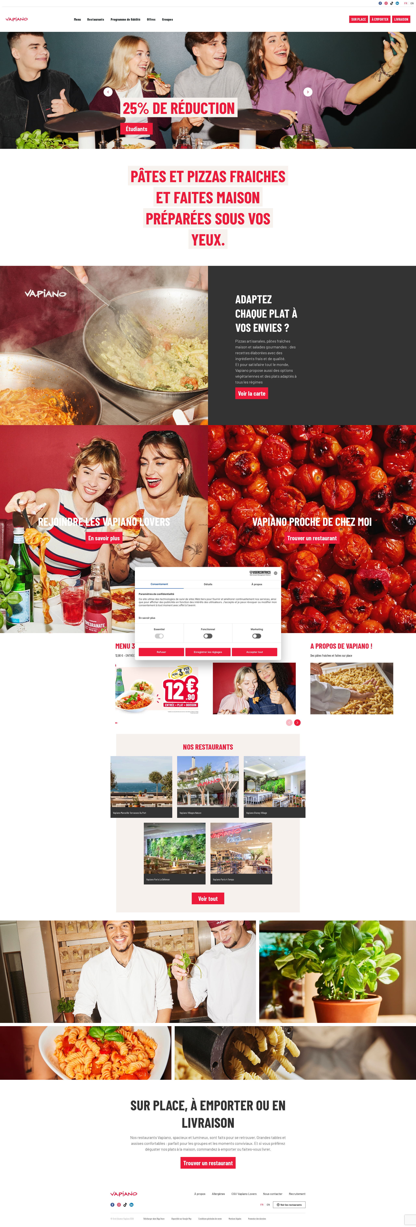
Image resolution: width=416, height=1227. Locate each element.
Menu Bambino (139, 128)
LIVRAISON (401, 19)
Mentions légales (235, 1218)
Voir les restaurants (291, 1204)
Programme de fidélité (125, 19)
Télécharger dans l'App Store (153, 1218)
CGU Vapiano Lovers (244, 1193)
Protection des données (257, 1218)
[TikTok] (391, 3)
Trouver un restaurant (312, 538)
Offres (151, 19)
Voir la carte (251, 393)
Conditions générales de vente (210, 1218)
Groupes (167, 19)
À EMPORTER (380, 19)
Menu (77, 19)
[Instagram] (386, 3)
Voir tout (208, 898)
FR (405, 3)
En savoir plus (104, 538)
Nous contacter (272, 1193)
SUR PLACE (358, 19)
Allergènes (218, 1193)
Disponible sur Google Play (181, 1218)
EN (412, 3)
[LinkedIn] (397, 3)
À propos (199, 1193)
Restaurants (95, 19)
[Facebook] (380, 3)
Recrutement (297, 1193)
